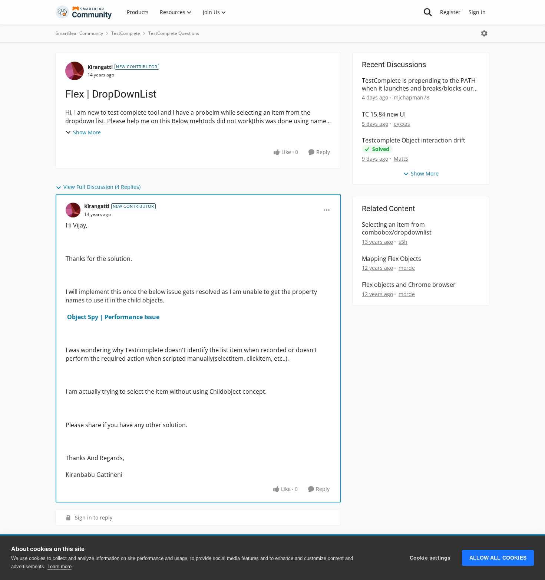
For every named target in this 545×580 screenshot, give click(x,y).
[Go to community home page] (84, 12)
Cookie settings (430, 558)
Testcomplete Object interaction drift (413, 140)
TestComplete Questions (173, 33)
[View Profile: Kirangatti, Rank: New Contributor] (74, 71)
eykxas (402, 123)
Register (450, 12)
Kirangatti (100, 67)
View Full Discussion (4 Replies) (102, 186)
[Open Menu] (484, 33)
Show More (87, 132)
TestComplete (125, 33)
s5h (403, 241)
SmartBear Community (79, 33)
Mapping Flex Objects (391, 259)
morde (407, 267)
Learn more (59, 566)
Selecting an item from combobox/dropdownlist (397, 228)
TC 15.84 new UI (384, 114)
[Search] (427, 12)
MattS (401, 158)
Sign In (477, 12)
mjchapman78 (411, 97)
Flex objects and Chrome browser (409, 285)
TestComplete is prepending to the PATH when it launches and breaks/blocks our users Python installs (419, 84)
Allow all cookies (497, 558)
